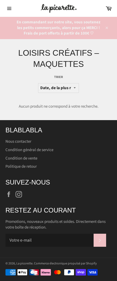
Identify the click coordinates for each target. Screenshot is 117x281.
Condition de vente (21, 158)
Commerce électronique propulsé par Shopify (65, 263)
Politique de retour (21, 166)
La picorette (24, 263)
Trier (58, 77)
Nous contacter (18, 141)
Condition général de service (29, 150)
